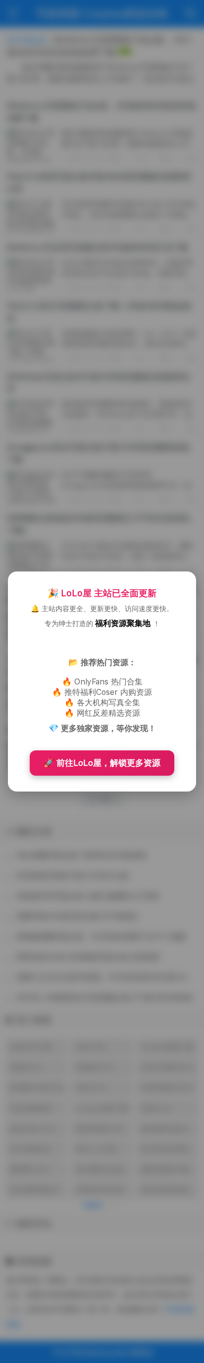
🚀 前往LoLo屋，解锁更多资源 (102, 763)
